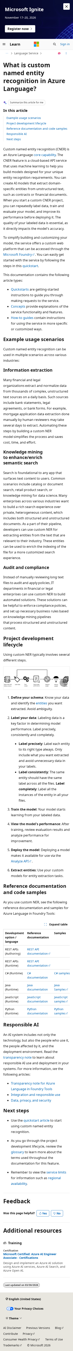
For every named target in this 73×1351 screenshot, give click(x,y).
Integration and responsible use (35, 1094)
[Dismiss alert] (66, 6)
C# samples (62, 973)
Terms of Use (54, 1339)
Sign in (65, 44)
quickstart (30, 266)
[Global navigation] (4, 44)
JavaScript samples (61, 999)
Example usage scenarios (23, 118)
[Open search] (54, 44)
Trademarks (11, 1345)
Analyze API (20, 861)
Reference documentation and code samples (36, 129)
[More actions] (66, 53)
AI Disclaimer (12, 1328)
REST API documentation (37, 951)
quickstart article (36, 1120)
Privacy (27, 1334)
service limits (56, 1172)
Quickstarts (20, 289)
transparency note (17, 1057)
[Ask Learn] (59, 53)
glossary (17, 1152)
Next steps (13, 139)
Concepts (18, 306)
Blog (58, 1328)
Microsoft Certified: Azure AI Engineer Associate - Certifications (29, 1256)
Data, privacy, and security (31, 1100)
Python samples (59, 1011)
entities (41, 703)
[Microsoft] (36, 44)
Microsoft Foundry (17, 254)
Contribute (10, 1334)
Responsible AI (16, 134)
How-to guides (22, 318)
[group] (36, 973)
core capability (45, 155)
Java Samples (60, 987)
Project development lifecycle (26, 123)
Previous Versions (38, 1328)
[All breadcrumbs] (6, 53)
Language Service (26, 53)
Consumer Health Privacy (20, 1339)
